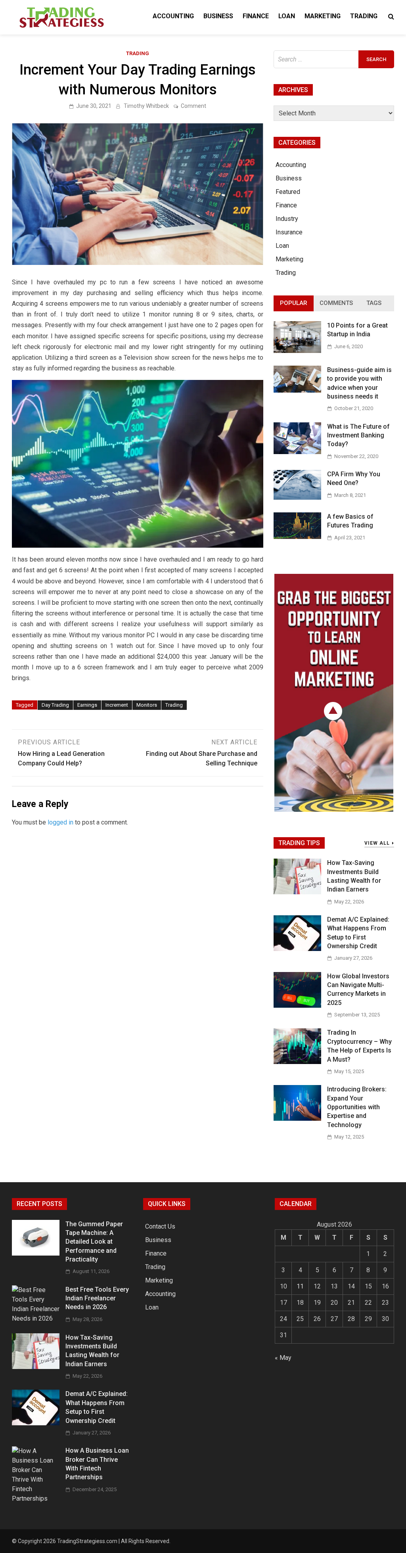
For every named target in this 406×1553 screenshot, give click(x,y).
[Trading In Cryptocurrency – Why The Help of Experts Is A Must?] (297, 1062)
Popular (293, 303)
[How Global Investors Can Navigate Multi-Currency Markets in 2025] (297, 1005)
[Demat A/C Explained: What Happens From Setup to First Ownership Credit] (297, 949)
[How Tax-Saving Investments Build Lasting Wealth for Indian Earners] (297, 892)
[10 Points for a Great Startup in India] (297, 351)
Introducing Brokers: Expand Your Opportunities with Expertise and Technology (357, 1107)
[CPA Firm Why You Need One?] (297, 497)
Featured (288, 192)
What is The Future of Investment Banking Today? (358, 435)
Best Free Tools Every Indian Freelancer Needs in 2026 (97, 1298)
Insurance (289, 232)
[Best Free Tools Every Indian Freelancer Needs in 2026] (35, 1318)
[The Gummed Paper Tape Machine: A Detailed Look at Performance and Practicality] (35, 1253)
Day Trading (55, 705)
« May (283, 1357)
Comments (336, 303)
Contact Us (160, 1226)
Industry (287, 218)
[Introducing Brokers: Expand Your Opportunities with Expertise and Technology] (297, 1118)
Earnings (87, 705)
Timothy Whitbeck (146, 106)
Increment (116, 705)
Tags (373, 303)
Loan (286, 16)
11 (300, 1286)
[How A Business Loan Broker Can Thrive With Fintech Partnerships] (35, 1498)
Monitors (146, 705)
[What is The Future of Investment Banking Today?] (297, 452)
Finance (256, 16)
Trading (363, 16)
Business (218, 16)
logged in (60, 822)
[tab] (294, 303)
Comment (193, 106)
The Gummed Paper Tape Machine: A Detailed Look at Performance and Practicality (94, 1241)
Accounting (173, 16)
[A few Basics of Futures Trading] (297, 537)
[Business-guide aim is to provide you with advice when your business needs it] (297, 390)
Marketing (322, 16)
